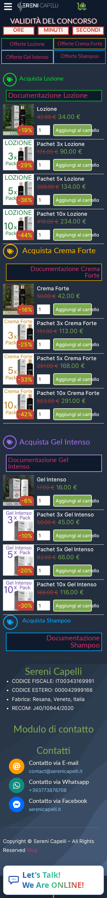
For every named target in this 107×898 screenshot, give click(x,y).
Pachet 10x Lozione (62, 214)
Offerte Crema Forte (79, 43)
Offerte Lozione (27, 44)
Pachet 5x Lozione (60, 179)
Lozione (47, 109)
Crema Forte (53, 288)
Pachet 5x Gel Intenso (65, 549)
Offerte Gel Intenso (27, 57)
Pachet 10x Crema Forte (68, 393)
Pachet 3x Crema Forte (67, 323)
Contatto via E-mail (53, 763)
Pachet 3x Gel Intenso (65, 514)
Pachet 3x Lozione (61, 144)
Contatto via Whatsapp (59, 782)
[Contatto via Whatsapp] (16, 785)
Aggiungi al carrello (74, 130)
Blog (32, 850)
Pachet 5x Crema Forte (67, 358)
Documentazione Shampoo (73, 642)
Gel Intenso (51, 479)
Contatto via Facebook (58, 801)
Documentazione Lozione (48, 95)
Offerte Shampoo (80, 56)
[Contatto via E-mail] (16, 766)
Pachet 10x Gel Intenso (67, 584)
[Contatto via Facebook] (16, 804)
